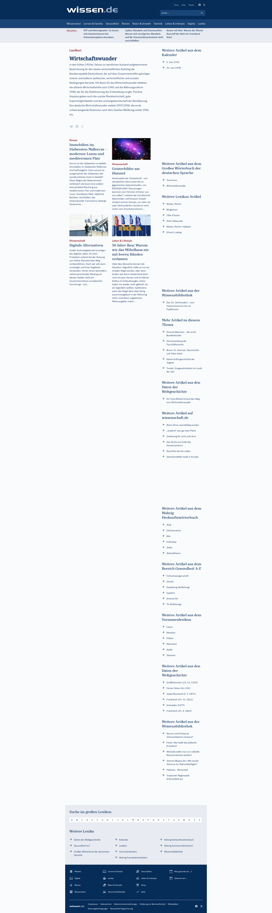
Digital (191, 23)
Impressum (93, 904)
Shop (176, 5)
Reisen (126, 23)
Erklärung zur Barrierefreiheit (153, 904)
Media (191, 5)
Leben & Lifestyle (175, 23)
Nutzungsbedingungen (98, 908)
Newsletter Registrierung (121, 908)
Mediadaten (173, 904)
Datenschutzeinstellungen (125, 904)
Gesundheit (112, 23)
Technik (158, 23)
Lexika (201, 23)
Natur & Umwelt (141, 23)
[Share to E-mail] (71, 126)
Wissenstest (74, 23)
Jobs (183, 5)
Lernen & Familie (93, 23)
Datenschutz (106, 904)
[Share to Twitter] (82, 126)
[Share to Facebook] (77, 126)
